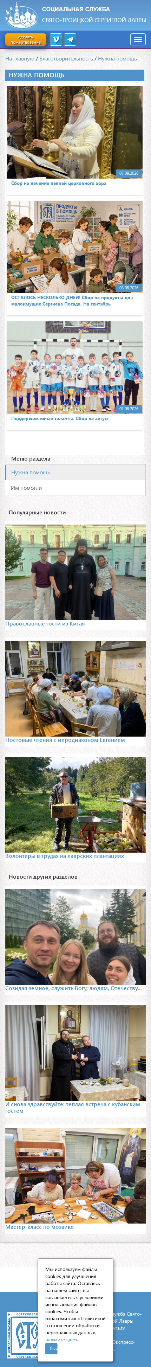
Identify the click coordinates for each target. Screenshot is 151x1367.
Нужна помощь (117, 58)
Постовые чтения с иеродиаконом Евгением (65, 739)
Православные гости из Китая (45, 623)
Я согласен (54, 1348)
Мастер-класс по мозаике (39, 1226)
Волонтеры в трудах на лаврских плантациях (64, 855)
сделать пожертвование (26, 39)
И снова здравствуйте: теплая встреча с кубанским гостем (72, 1107)
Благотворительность (66, 58)
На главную (19, 58)
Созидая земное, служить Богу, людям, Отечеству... (73, 987)
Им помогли (26, 487)
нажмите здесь (61, 1339)
